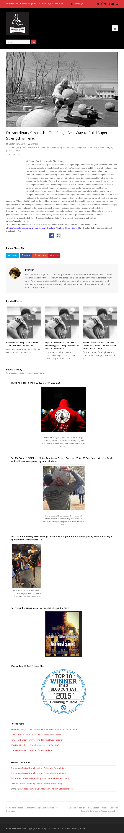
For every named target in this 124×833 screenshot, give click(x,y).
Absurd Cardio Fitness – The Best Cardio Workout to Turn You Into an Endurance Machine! (99, 345)
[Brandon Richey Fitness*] (17, 23)
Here (13, 783)
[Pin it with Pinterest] (72, 235)
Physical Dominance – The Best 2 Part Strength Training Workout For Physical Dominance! (61, 345)
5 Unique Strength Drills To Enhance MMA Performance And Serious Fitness (45, 729)
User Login (78, 3)
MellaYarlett (16, 778)
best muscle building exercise (76, 147)
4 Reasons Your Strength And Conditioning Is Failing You (47, 788)
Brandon (34, 144)
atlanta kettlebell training (51, 147)
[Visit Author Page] (15, 273)
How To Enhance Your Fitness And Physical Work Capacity (37, 739)
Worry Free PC (80, 828)
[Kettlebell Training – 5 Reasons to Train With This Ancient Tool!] (23, 322)
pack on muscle (13, 150)
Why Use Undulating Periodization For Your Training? (35, 745)
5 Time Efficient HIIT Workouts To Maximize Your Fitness (36, 734)
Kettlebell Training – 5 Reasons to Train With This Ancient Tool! (22, 344)
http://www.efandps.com (18, 221)
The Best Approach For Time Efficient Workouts (32, 750)
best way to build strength (101, 147)
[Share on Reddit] (65, 235)
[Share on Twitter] (58, 235)
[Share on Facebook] (51, 235)
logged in (22, 373)
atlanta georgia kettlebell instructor (24, 147)
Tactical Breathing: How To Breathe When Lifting (44, 768)
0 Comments (14, 154)
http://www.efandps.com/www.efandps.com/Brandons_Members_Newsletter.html (43, 228)
